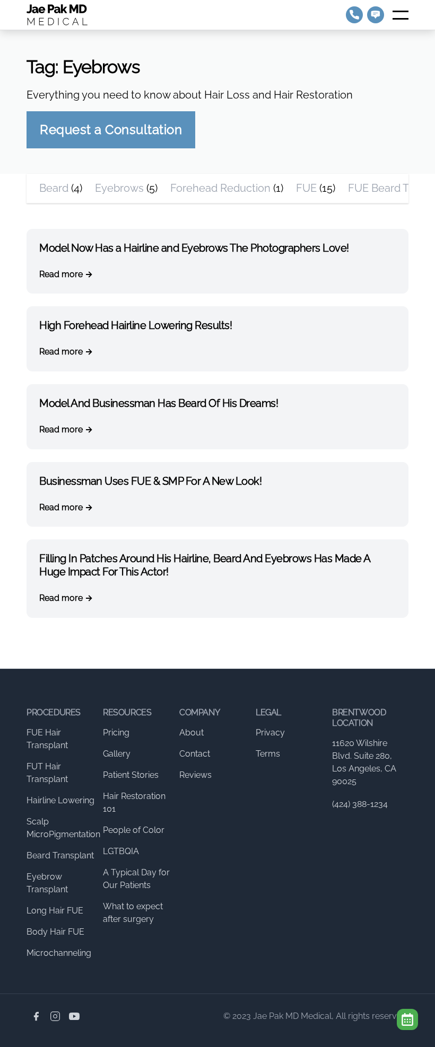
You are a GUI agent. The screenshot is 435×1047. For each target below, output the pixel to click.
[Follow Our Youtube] (74, 1016)
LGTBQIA (121, 851)
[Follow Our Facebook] (36, 1016)
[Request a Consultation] (407, 1019)
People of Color (133, 830)
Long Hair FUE (55, 911)
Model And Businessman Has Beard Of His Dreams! (158, 403)
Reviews (195, 775)
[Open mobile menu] (400, 15)
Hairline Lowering (60, 800)
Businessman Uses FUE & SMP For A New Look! (150, 481)
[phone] (354, 14)
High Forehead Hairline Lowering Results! (135, 325)
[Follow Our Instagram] (55, 1016)
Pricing (116, 732)
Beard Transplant (60, 855)
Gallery (116, 754)
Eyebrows (119, 188)
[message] (375, 14)
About (191, 732)
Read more (61, 274)
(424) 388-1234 (360, 804)
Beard (53, 188)
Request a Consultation (111, 129)
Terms (268, 754)
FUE (306, 188)
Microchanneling (59, 953)
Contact (194, 754)
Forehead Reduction (220, 188)
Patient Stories (131, 775)
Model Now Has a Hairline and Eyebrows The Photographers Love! (194, 248)
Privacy (270, 732)
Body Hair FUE (55, 932)
